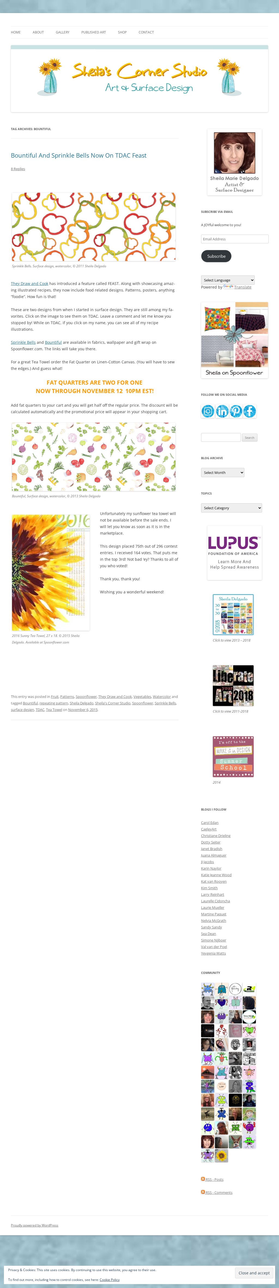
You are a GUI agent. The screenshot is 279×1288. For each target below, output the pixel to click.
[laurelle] (221, 1099)
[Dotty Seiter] (249, 1113)
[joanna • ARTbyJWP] (221, 1085)
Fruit (55, 696)
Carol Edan (210, 822)
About (38, 32)
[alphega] (221, 1016)
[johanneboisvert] (221, 1127)
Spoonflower (86, 696)
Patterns (67, 696)
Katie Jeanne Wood (216, 874)
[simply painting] (207, 1085)
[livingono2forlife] (221, 1058)
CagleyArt (209, 829)
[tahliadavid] (221, 1155)
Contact (146, 32)
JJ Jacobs (207, 861)
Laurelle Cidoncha (215, 900)
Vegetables (142, 696)
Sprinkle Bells (23, 342)
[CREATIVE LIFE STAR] (249, 1002)
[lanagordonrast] (249, 1127)
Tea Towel (54, 709)
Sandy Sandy (211, 927)
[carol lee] (249, 1058)
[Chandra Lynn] (235, 1071)
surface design (22, 709)
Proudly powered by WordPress (34, 1225)
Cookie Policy (110, 1279)
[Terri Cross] (235, 1127)
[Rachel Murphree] (207, 1016)
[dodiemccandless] (207, 1099)
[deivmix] (235, 1044)
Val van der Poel (214, 946)
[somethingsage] (221, 1141)
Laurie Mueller (212, 907)
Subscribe (216, 256)
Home (16, 32)
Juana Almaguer (213, 855)
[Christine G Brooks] (221, 1071)
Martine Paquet (213, 914)
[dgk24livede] (207, 1058)
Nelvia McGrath (213, 920)
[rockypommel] (207, 1155)
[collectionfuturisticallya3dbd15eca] (249, 1071)
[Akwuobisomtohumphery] (235, 1099)
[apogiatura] (221, 1002)
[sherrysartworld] (235, 1058)
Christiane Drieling (216, 835)
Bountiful (53, 342)
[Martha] (207, 1071)
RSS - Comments (218, 1192)
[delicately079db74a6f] (249, 1085)
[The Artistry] (235, 988)
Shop (122, 32)
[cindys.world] (221, 1030)
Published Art (93, 32)
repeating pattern (54, 703)
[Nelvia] (249, 1141)
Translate (242, 287)
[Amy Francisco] (235, 1002)
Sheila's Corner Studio (113, 703)
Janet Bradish (211, 848)
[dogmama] (207, 1113)
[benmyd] (249, 1044)
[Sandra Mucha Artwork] (221, 1044)
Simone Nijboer (213, 940)
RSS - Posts (214, 1179)
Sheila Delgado (81, 703)
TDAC (40, 709)
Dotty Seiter (210, 842)
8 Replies (18, 168)
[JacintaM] (235, 1085)
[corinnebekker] (235, 1030)
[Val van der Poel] (221, 988)
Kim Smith (209, 887)
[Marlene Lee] (235, 1141)
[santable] (207, 1030)
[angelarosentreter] (221, 1113)
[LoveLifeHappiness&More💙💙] (207, 1044)
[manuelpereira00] (249, 1030)
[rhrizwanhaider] (249, 988)
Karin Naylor (211, 868)
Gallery (62, 32)
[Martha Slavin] (235, 1113)
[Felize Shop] (249, 1016)
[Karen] (207, 988)
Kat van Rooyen (214, 881)
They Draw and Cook (29, 283)
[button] (51, 573)
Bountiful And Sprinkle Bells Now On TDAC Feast (79, 155)
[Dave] (207, 1002)
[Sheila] (207, 1141)
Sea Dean (208, 933)
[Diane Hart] (249, 1099)
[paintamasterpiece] (207, 1127)
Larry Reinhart (212, 894)
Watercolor (162, 696)
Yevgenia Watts (213, 953)
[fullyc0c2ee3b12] (235, 1016)
